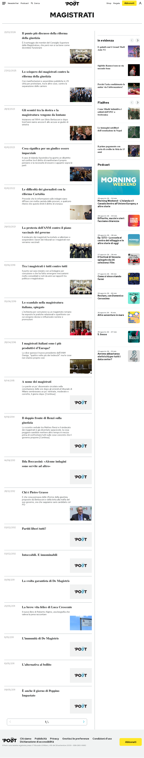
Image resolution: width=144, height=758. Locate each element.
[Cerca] (32, 3)
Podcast (25, 3)
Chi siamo (25, 738)
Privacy (54, 738)
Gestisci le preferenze (75, 738)
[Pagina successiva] (84, 722)
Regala (116, 3)
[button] (10, 722)
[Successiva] (137, 40)
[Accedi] (140, 3)
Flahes (103, 102)
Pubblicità (41, 738)
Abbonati (129, 3)
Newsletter (13, 3)
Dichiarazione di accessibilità (37, 741)
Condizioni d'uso (102, 738)
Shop (108, 3)
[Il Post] (72, 3)
